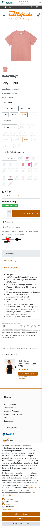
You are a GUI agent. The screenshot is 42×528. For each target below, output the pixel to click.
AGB (5, 418)
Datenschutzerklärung (13, 414)
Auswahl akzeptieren (21, 523)
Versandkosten (18, 196)
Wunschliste (9, 222)
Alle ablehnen (21, 519)
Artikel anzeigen (28, 373)
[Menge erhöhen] (9, 211)
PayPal (7, 504)
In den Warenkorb (25, 213)
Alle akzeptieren (21, 514)
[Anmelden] (5, 7)
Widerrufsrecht (10, 408)
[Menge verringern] (9, 215)
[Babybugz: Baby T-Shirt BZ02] (21, 326)
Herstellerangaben (11, 267)
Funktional (9, 507)
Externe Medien (11, 502)
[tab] (21, 253)
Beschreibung (9, 253)
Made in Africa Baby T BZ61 (27, 365)
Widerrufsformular (11, 411)
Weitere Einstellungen (10, 509)
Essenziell (9, 499)
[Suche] (32, 7)
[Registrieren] (10, 7)
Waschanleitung (10, 260)
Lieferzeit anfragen (12, 227)
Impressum (8, 421)
